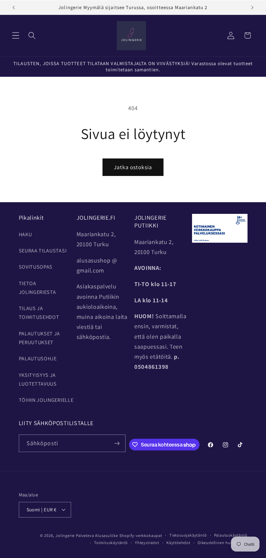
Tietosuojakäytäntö (188, 535)
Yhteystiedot (147, 542)
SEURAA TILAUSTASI (43, 250)
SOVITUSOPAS (36, 266)
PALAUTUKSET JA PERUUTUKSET (39, 338)
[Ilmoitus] (252, 7)
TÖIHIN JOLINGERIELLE (46, 400)
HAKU (25, 234)
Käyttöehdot (178, 542)
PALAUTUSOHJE (38, 358)
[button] (15, 35)
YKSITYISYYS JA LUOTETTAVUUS (38, 379)
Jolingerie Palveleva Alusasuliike (86, 535)
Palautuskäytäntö (231, 535)
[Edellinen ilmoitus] (13, 7)
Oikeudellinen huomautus (223, 542)
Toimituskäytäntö (111, 542)
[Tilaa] (117, 443)
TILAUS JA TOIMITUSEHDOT (39, 312)
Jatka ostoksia (133, 167)
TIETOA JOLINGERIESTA (37, 288)
